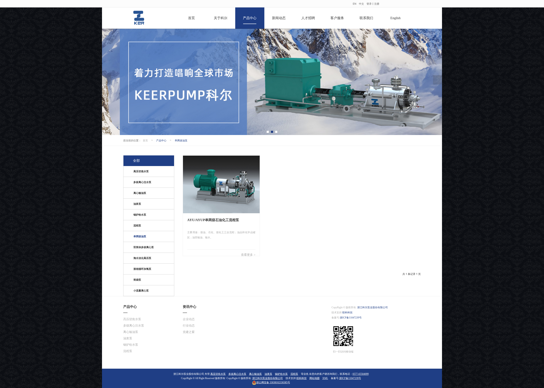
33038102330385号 (273, 382)
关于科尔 (220, 18)
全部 (136, 160)
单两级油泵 (181, 140)
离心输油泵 (139, 193)
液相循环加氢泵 (142, 268)
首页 (191, 18)
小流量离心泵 (141, 290)
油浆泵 (137, 203)
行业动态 (189, 325)
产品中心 (249, 18)
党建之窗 (189, 332)
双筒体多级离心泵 (143, 247)
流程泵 (137, 225)
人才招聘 (308, 18)
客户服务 (337, 18)
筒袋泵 (137, 279)
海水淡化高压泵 (142, 258)
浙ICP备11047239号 (351, 317)
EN (354, 3)
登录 (369, 3)
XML (325, 378)
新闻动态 (279, 18)
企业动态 (189, 319)
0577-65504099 (361, 373)
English (395, 18)
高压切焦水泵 (141, 171)
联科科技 (347, 312)
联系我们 (366, 18)
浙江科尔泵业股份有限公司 (372, 307)
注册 (376, 3)
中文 (361, 3)
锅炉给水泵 (139, 214)
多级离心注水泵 (142, 182)
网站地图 (314, 378)
